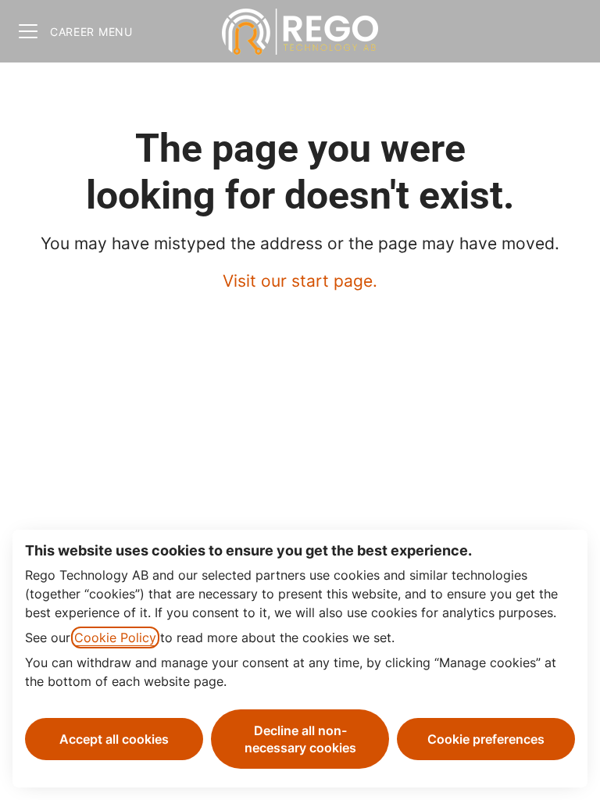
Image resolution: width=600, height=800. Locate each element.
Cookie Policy (115, 637)
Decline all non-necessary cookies (300, 739)
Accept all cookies (114, 739)
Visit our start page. (300, 281)
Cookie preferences (486, 739)
